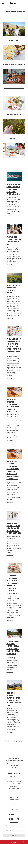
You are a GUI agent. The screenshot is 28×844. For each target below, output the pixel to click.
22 (16, 741)
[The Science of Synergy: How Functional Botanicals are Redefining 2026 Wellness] (14, 331)
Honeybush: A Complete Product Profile (13, 289)
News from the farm (14, 41)
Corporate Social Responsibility (14, 88)
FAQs (14, 804)
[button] (14, 835)
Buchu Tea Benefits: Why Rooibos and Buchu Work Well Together (14, 528)
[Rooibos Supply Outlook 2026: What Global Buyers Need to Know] (14, 685)
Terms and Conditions (14, 809)
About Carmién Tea (14, 758)
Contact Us (14, 802)
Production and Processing (14, 779)
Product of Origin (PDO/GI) (14, 784)
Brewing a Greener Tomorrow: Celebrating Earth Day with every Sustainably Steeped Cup (13, 408)
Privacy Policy (14, 797)
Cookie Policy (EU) (14, 807)
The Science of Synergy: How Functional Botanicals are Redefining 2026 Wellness (14, 345)
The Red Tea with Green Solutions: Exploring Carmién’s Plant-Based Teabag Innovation (13, 584)
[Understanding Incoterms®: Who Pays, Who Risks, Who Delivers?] (14, 176)
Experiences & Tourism (14, 162)
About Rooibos (14, 776)
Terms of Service (14, 799)
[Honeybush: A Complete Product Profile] (14, 277)
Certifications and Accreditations (14, 760)
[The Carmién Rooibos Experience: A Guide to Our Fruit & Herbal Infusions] (14, 633)
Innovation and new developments (14, 64)
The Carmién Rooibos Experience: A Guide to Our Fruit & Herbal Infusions (13, 647)
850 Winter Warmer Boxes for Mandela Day (14, 241)
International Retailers (14, 768)
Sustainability (14, 138)
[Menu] (2, 3)
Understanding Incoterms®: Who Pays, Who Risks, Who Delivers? (14, 189)
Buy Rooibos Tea (14, 788)
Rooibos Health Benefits (14, 781)
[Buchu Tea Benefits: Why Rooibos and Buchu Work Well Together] (14, 515)
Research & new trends (14, 114)
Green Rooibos (14, 786)
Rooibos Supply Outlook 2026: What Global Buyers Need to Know (14, 699)
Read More (10, 216)
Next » (20, 741)
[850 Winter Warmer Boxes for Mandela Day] (14, 229)
